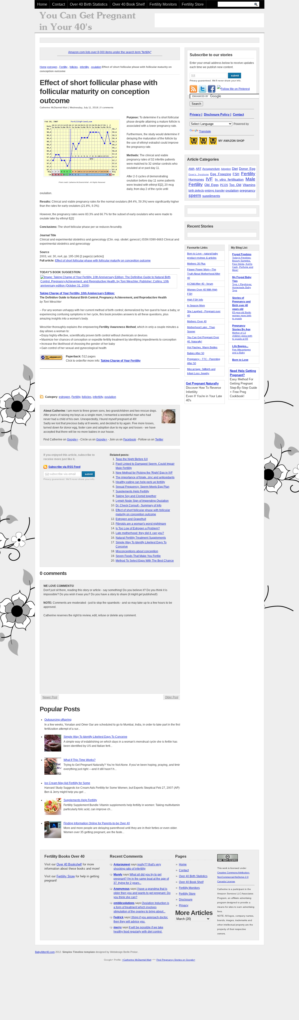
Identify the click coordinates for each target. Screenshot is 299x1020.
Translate (205, 131)
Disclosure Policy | (217, 114)
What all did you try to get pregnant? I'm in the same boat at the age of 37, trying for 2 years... (141, 879)
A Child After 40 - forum (200, 283)
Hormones (196, 179)
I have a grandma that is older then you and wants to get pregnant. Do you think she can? (142, 893)
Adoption (226, 168)
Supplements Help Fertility (132, 491)
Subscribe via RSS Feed (64, 466)
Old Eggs (211, 185)
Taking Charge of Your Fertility (121, 360)
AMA (192, 169)
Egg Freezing (220, 174)
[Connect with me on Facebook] (211, 89)
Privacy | (196, 114)
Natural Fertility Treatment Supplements (141, 537)
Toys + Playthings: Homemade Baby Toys (242, 287)
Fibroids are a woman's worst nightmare (141, 523)
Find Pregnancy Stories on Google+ (176, 959)
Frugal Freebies (241, 254)
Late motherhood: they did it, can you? (140, 533)
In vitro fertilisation (229, 179)
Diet (235, 169)
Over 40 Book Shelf (128, 4)
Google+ (72, 439)
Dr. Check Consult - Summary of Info (138, 505)
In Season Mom (196, 305)
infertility (84, 66)
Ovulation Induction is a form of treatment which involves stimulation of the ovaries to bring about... (141, 907)
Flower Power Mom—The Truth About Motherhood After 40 (203, 273)
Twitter (159, 439)
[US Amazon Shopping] (194, 142)
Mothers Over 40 (196, 321)
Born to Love (240, 359)
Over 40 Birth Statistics (88, 4)
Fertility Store (193, 4)
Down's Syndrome (199, 174)
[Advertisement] (209, 20)
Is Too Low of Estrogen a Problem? (138, 528)
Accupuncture (211, 169)
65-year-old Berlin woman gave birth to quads (241, 315)
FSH (236, 174)
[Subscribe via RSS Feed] (193, 89)
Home (42, 4)
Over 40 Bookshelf (69, 864)
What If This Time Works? (80, 760)
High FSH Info (195, 299)
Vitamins (249, 185)
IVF (209, 179)
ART (198, 169)
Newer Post (50, 697)
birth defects (196, 190)
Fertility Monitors (163, 4)
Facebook (129, 439)
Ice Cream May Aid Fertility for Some (67, 783)
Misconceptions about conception (137, 551)
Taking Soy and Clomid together (136, 496)
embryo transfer (214, 190)
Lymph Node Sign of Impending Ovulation (142, 500)
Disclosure (185, 899)
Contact (58, 4)
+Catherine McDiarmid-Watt (136, 959)
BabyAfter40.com (45, 952)
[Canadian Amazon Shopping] (203, 142)
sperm (195, 195)
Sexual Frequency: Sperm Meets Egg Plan (142, 486)
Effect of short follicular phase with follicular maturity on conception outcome (98, 91)
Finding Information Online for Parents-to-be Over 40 (97, 823)
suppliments (211, 196)
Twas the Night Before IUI (132, 459)
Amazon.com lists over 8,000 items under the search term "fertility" (109, 52)
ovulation (96, 66)
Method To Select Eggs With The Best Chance (145, 560)
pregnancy (247, 190)
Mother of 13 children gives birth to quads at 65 (242, 335)
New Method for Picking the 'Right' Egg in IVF (144, 472)
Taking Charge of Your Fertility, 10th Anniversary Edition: (77, 293)
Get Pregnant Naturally (202, 383)
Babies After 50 (195, 353)
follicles (74, 66)
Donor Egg (247, 169)
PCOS (224, 185)
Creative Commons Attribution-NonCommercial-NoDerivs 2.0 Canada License (233, 877)
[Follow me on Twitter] (202, 89)
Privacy (183, 905)
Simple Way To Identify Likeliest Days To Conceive (95, 736)
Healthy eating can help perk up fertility (140, 482)
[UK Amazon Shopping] (213, 142)
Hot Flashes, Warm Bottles (202, 347)
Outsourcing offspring (57, 719)
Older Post (171, 697)
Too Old (235, 185)
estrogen (52, 66)
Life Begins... (240, 346)
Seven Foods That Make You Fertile (138, 556)
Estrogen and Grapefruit (131, 519)
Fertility (63, 66)
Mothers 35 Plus (196, 263)
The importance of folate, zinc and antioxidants (145, 477)
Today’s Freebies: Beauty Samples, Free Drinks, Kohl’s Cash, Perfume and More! (242, 263)
